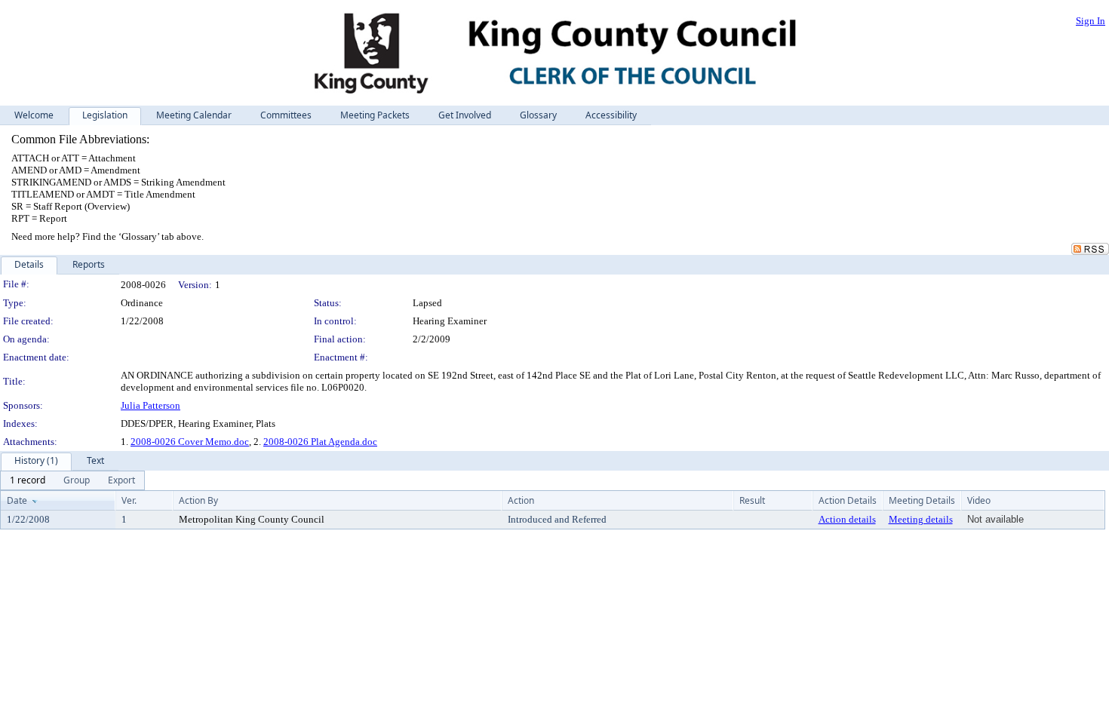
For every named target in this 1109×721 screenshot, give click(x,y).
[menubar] (72, 480)
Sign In (1090, 20)
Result (752, 500)
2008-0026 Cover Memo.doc (190, 441)
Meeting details (921, 519)
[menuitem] (27, 480)
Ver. (129, 500)
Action (521, 500)
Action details (847, 519)
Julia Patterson (150, 405)
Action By (198, 500)
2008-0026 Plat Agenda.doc (320, 441)
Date (17, 500)
